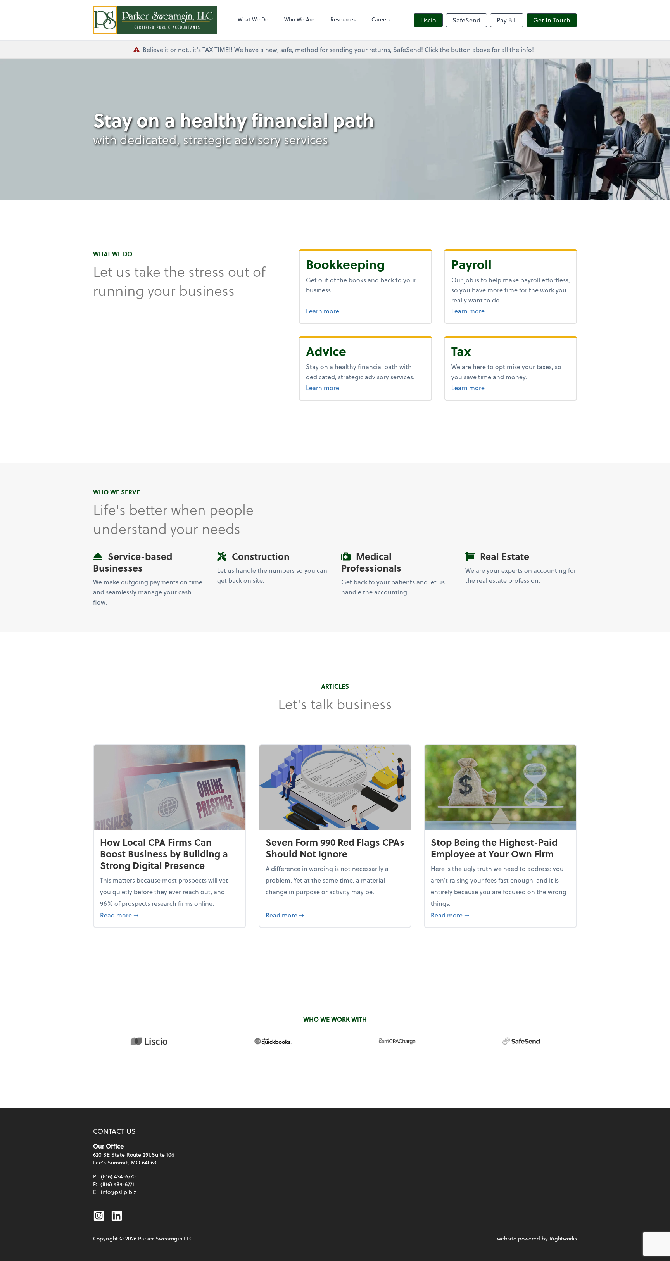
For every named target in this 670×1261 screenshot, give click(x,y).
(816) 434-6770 (118, 1176)
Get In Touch (551, 20)
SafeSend (466, 20)
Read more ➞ (169, 914)
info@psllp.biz (118, 1192)
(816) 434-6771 (117, 1184)
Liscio (428, 20)
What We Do (253, 19)
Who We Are (299, 19)
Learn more (351, 310)
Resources (343, 19)
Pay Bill (507, 20)
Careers (380, 19)
